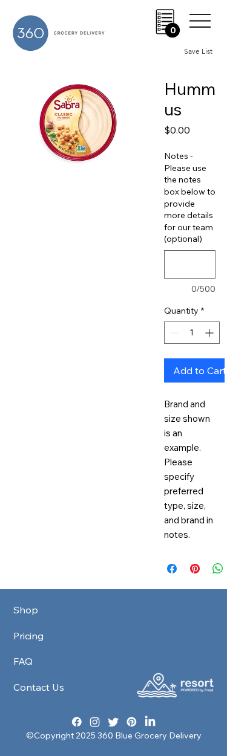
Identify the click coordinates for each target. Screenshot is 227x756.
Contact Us (38, 687)
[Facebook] (77, 721)
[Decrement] (173, 332)
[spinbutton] (192, 332)
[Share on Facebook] (172, 568)
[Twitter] (113, 721)
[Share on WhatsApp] (218, 568)
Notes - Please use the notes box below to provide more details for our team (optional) (189, 197)
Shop (25, 610)
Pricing (28, 636)
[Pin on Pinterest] (195, 568)
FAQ (23, 661)
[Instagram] (95, 721)
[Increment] (210, 332)
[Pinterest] (131, 721)
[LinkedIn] (150, 721)
